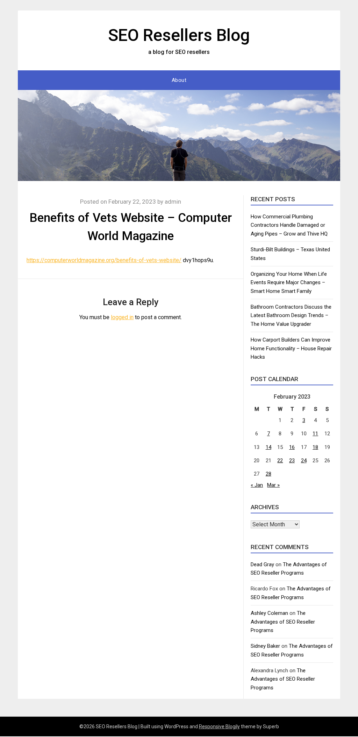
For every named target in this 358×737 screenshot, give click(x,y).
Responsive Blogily (219, 726)
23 (292, 460)
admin (173, 201)
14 (268, 447)
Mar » (273, 485)
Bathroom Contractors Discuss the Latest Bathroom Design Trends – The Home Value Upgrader (291, 315)
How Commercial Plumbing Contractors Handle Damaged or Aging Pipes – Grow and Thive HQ (289, 225)
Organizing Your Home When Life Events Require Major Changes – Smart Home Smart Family (289, 282)
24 (304, 460)
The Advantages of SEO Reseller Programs (283, 621)
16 (292, 447)
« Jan (257, 485)
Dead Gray (262, 564)
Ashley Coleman (269, 613)
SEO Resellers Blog (179, 35)
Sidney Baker (265, 646)
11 (315, 433)
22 (280, 460)
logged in (122, 317)
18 (315, 447)
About (179, 80)
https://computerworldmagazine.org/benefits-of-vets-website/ (104, 260)
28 (268, 474)
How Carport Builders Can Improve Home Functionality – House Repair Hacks (291, 348)
